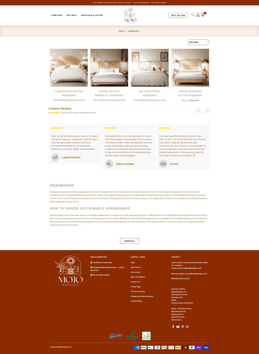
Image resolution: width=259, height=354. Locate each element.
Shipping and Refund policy (142, 296)
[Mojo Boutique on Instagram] (187, 327)
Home (121, 31)
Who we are (136, 272)
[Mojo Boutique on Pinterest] (183, 327)
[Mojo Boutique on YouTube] (178, 327)
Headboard (133, 31)
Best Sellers (178, 15)
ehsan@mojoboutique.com (196, 274)
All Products (136, 267)
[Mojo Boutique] (129, 15)
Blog (132, 262)
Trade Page (136, 286)
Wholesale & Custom (92, 15)
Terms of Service (138, 291)
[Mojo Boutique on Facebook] (173, 327)
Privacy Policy (136, 301)
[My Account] (198, 15)
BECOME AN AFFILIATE (180, 278)
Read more (129, 241)
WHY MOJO (71, 15)
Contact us (135, 282)
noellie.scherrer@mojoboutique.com (186, 268)
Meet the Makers (138, 277)
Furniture (56, 15)
